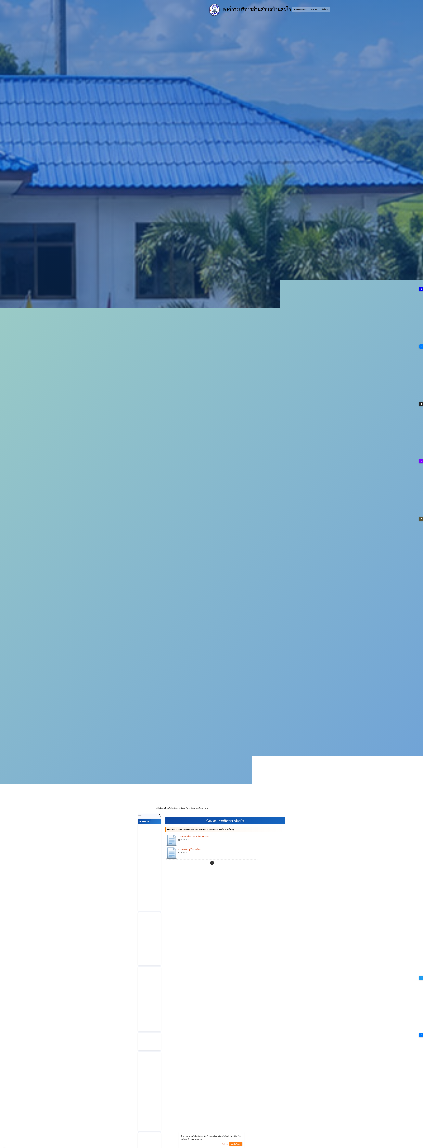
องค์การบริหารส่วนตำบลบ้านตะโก (256, 9)
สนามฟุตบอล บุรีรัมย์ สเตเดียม (189, 849)
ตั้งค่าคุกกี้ (225, 1144)
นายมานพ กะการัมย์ (149, 847)
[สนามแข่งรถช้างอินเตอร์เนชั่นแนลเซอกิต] (171, 840)
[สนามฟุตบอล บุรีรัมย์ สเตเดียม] (171, 853)
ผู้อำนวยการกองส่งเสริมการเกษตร (149, 850)
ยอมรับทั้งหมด (235, 1144)
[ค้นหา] (159, 815)
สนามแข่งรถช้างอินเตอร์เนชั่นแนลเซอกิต (193, 836)
